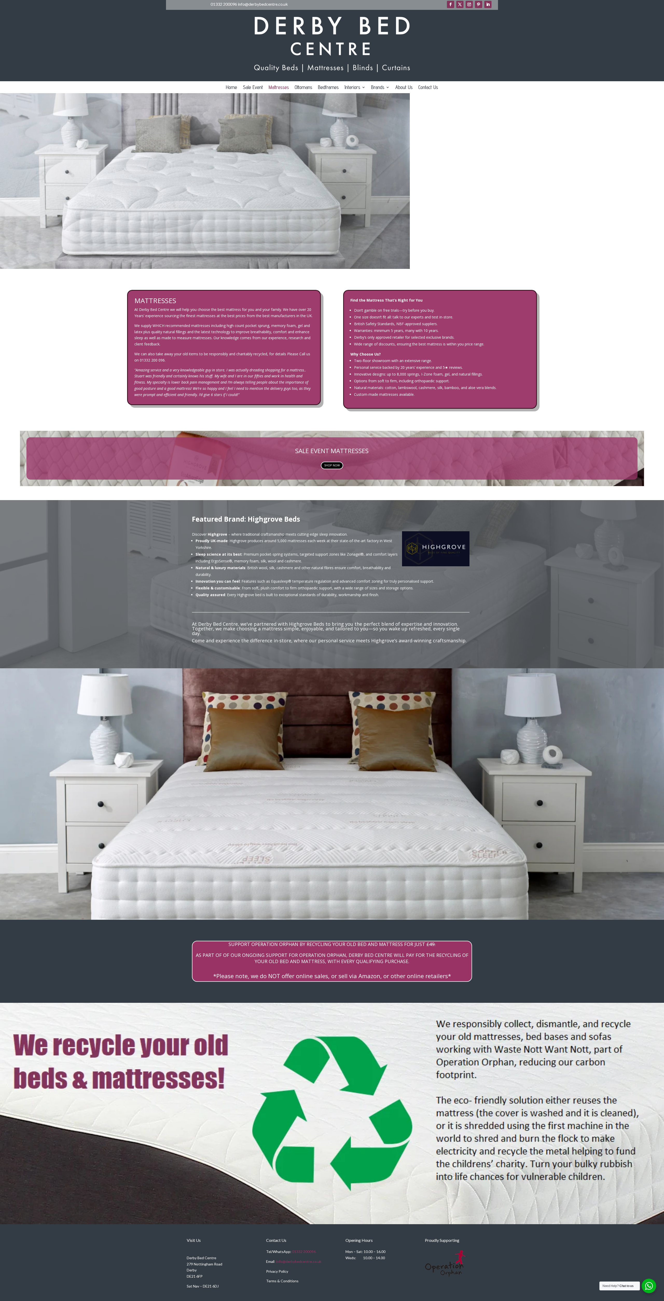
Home (231, 87)
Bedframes (328, 87)
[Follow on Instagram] (469, 4)
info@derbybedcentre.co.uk (298, 1261)
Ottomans (303, 87)
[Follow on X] (460, 4)
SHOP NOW (332, 465)
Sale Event (253, 87)
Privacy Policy (277, 1271)
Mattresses (279, 87)
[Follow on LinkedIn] (488, 4)
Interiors (352, 87)
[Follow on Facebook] (450, 4)
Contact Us (428, 87)
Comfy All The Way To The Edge (332, 776)
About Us (404, 87)
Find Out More (332, 819)
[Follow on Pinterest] (478, 4)
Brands (377, 87)
